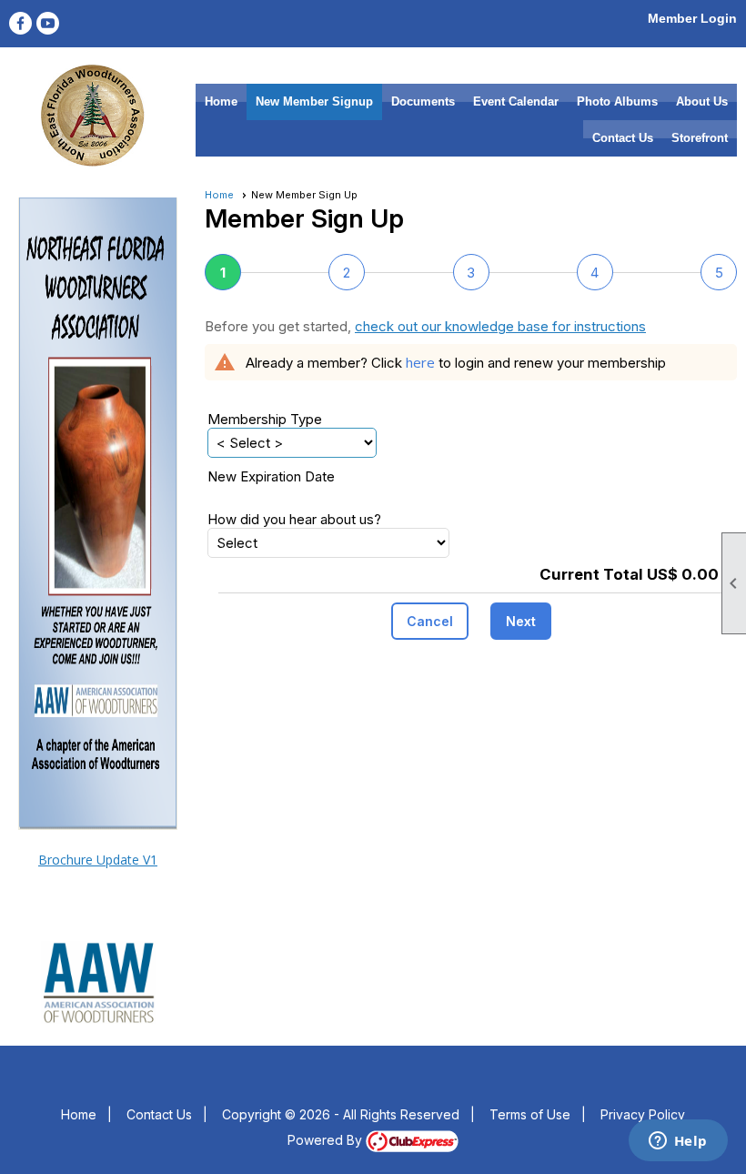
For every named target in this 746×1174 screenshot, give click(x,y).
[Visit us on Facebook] (20, 23)
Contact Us (622, 138)
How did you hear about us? (294, 519)
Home (221, 101)
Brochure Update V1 (97, 859)
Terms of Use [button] (529, 1114)
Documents (423, 101)
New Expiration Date (271, 476)
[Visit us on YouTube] (47, 23)
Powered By (326, 1140)
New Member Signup (314, 101)
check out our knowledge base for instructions (500, 326)
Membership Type (264, 419)
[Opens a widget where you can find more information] (678, 1142)
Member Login (692, 18)
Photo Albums (617, 101)
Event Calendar (516, 101)
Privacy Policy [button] (642, 1114)
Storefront (699, 138)
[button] (430, 621)
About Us (702, 101)
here (420, 362)
